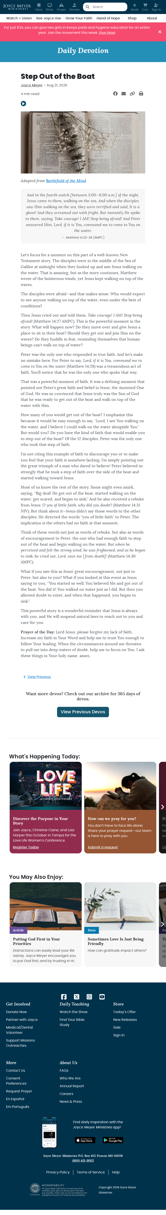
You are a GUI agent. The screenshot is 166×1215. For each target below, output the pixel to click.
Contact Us (15, 1070)
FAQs (64, 1070)
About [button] (152, 18)
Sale (117, 1027)
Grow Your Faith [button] (78, 18)
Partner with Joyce (22, 1019)
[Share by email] (124, 94)
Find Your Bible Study (72, 1022)
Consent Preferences (16, 1081)
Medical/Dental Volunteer (19, 1030)
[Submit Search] (87, 7)
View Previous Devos (83, 712)
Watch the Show (74, 1012)
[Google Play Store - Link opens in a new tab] (113, 1140)
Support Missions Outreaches (20, 1043)
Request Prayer (19, 1091)
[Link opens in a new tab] (64, 997)
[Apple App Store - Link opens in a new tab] (85, 1140)
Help (116, 1172)
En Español (15, 1099)
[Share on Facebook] (115, 94)
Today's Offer (124, 1012)
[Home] (17, 6)
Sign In (118, 1035)
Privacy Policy (58, 1172)
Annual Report (72, 1086)
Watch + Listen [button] (19, 18)
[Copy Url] (132, 94)
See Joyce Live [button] (48, 18)
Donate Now (16, 1012)
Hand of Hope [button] (108, 18)
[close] (160, 32)
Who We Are (70, 1078)
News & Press (71, 1101)
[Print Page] (141, 94)
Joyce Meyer (32, 85)
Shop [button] (132, 18)
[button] (135, 7)
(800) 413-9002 (83, 1160)
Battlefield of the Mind (66, 181)
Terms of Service (91, 1172)
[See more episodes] (162, 807)
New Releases (125, 1019)
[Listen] (23, 103)
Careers (66, 1094)
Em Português (17, 1107)
